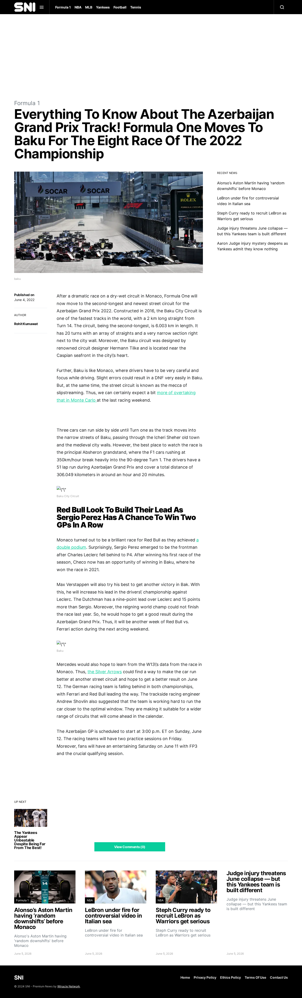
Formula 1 (63, 7)
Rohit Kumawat (26, 324)
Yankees (103, 7)
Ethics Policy (230, 977)
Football (119, 7)
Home (185, 977)
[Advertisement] (151, 57)
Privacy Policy (205, 977)
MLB (88, 7)
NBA (78, 7)
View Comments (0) (129, 847)
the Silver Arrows (105, 671)
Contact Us (279, 977)
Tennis (135, 7)
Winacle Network (68, 986)
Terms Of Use (255, 977)
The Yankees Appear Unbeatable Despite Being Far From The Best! (29, 840)
